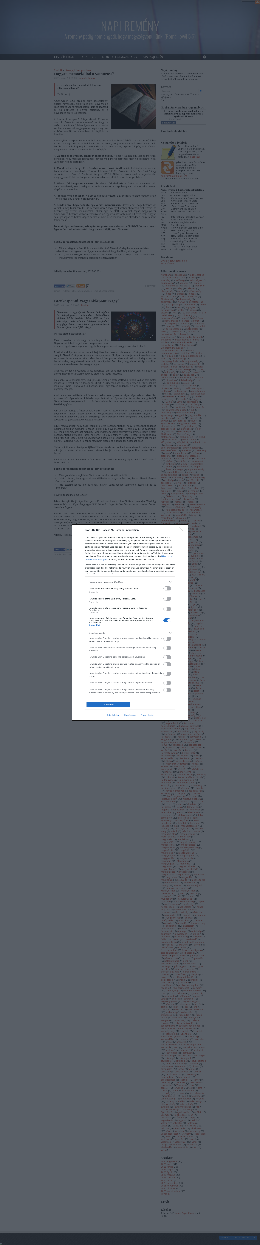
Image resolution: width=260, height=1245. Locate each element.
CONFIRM (108, 704)
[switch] (167, 588)
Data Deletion (113, 715)
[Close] (182, 530)
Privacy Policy (147, 715)
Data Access (130, 715)
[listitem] (130, 581)
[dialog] (130, 622)
